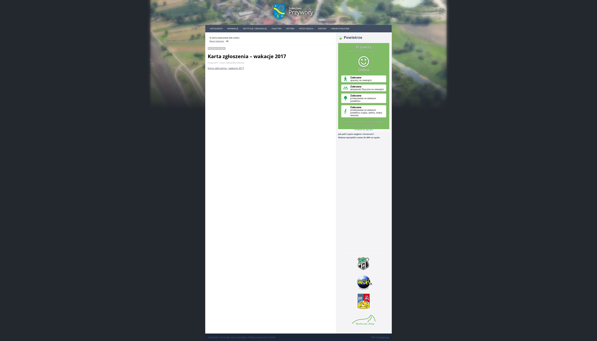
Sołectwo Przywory (216, 48)
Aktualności (216, 28)
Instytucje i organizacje (255, 28)
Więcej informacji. (216, 41)
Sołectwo (277, 28)
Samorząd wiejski (239, 337)
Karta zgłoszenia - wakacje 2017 (226, 68)
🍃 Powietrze (350, 37)
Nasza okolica (306, 28)
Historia (290, 28)
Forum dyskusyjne (340, 28)
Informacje (232, 28)
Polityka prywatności (257, 337)
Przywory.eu (383, 337)
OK (227, 41)
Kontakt (322, 28)
